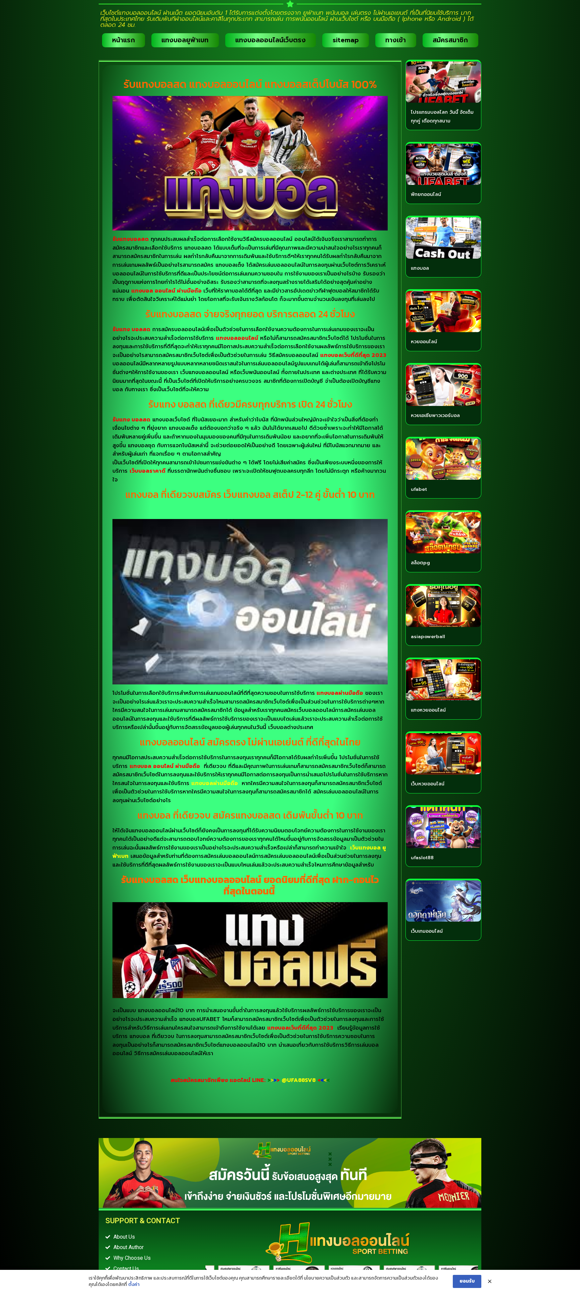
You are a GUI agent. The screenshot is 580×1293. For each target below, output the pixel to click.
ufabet (419, 489)
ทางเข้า (395, 40)
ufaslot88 (422, 857)
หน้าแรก (123, 40)
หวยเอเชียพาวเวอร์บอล (435, 415)
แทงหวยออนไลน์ (428, 710)
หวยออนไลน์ (424, 341)
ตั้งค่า (134, 1284)
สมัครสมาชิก (450, 40)
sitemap (346, 40)
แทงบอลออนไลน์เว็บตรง (270, 40)
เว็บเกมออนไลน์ (427, 931)
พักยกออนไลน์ (426, 194)
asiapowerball (428, 636)
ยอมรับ (467, 1281)
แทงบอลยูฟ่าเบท (184, 40)
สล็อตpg (420, 562)
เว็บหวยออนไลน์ (427, 783)
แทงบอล (420, 268)
